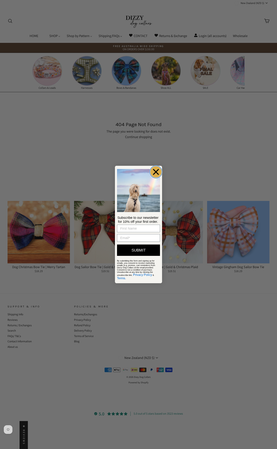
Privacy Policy (142, 274)
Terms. (121, 278)
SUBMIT (139, 250)
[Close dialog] (156, 172)
